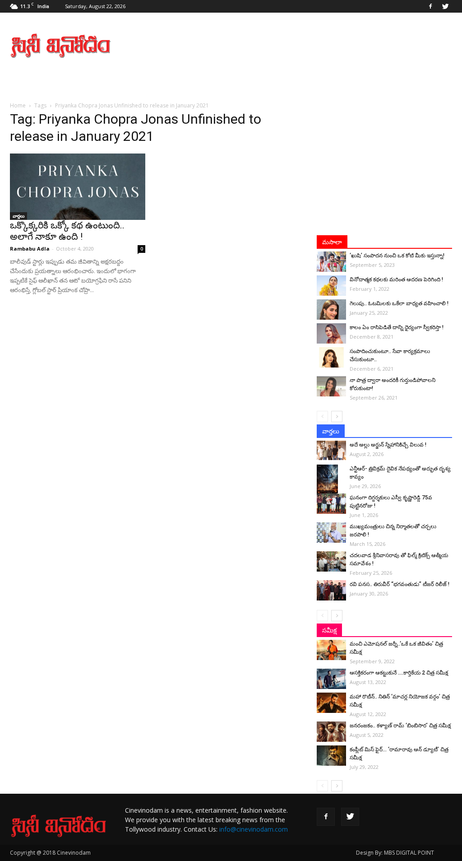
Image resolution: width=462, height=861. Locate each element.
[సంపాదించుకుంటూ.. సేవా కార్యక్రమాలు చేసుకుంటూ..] (331, 357)
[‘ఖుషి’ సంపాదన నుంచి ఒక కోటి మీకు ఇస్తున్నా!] (331, 261)
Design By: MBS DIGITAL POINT (395, 852)
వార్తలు (18, 216)
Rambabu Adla (30, 248)
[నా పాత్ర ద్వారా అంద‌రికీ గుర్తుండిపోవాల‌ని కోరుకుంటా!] (331, 386)
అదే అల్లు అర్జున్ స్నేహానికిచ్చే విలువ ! (388, 445)
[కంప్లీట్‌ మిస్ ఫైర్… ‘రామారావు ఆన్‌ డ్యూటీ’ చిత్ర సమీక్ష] (331, 755)
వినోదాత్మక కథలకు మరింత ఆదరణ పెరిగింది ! (396, 279)
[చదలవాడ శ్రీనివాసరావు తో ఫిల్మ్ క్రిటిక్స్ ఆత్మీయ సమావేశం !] (331, 561)
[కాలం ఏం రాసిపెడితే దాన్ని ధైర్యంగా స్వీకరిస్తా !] (331, 333)
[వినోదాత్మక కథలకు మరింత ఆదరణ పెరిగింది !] (331, 285)
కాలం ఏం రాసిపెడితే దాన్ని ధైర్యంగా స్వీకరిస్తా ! (397, 327)
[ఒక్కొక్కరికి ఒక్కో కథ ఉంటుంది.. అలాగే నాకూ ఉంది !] (77, 187)
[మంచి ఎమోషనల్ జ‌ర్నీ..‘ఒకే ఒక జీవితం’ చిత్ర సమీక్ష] (331, 650)
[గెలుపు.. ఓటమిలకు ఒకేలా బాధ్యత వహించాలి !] (331, 309)
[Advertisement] (287, 45)
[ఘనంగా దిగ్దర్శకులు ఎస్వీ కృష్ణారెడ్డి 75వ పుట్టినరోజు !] (331, 503)
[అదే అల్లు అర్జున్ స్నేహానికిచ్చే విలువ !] (331, 450)
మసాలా (332, 242)
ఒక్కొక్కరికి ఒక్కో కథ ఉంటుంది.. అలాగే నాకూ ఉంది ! (67, 231)
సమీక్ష (329, 630)
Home (18, 105)
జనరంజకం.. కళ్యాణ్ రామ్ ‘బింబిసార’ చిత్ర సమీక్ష (400, 725)
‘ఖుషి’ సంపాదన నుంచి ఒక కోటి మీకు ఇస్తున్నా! (397, 255)
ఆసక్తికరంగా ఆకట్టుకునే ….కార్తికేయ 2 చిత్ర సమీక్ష (399, 673)
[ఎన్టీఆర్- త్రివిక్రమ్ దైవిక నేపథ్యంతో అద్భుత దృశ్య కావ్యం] (331, 480)
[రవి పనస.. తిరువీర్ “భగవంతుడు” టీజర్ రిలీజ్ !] (331, 590)
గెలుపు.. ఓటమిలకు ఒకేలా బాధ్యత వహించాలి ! (399, 303)
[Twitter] (445, 6)
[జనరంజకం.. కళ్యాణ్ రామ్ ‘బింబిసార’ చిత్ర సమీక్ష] (331, 731)
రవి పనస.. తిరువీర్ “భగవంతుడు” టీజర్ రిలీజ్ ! (399, 584)
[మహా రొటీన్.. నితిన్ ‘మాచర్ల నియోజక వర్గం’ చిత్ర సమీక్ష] (331, 703)
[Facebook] (430, 6)
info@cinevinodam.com (253, 829)
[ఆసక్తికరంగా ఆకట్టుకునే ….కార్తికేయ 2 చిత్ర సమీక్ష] (331, 679)
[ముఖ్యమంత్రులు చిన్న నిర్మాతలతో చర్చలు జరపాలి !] (331, 532)
